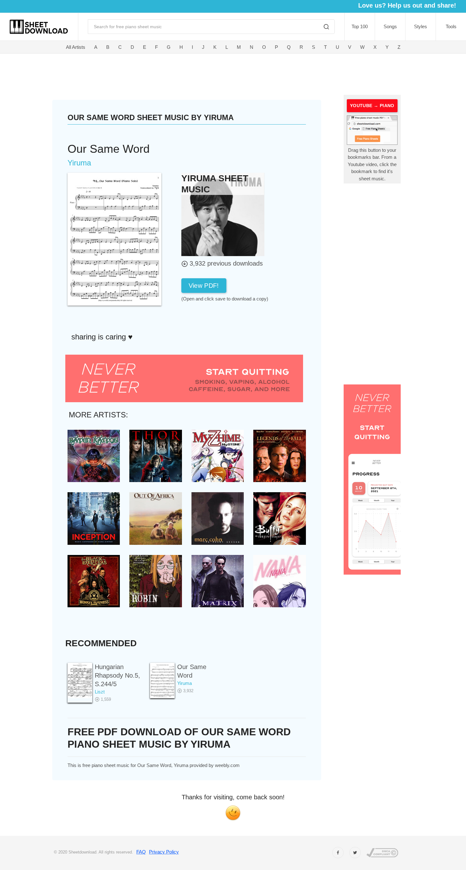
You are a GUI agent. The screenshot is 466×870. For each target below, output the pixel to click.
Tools (451, 26)
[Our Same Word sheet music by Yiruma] (162, 680)
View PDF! (204, 285)
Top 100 (360, 26)
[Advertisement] (194, 73)
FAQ (141, 851)
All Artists (75, 47)
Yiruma (184, 683)
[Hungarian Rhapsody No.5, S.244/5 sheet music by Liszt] (80, 680)
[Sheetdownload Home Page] (39, 27)
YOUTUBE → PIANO (372, 105)
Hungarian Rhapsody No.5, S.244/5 (117, 675)
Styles (420, 26)
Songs (390, 26)
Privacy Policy (164, 851)
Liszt (100, 691)
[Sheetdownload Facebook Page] (338, 852)
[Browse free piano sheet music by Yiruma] (222, 214)
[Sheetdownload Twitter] (355, 852)
